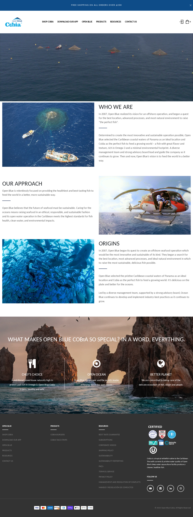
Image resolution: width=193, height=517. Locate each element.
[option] (32, 376)
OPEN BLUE (87, 22)
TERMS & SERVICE (106, 472)
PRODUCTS (101, 22)
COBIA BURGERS (58, 435)
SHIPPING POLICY (106, 450)
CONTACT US (131, 22)
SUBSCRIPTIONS (105, 440)
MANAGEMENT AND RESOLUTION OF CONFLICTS (119, 482)
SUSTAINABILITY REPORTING (111, 461)
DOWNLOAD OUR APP (67, 22)
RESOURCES (115, 22)
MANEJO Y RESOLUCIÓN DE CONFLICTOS (116, 487)
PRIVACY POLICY (105, 477)
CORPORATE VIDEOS (107, 445)
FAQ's (101, 466)
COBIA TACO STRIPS (59, 440)
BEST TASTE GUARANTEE (109, 435)
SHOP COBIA (48, 22)
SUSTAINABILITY (106, 456)
